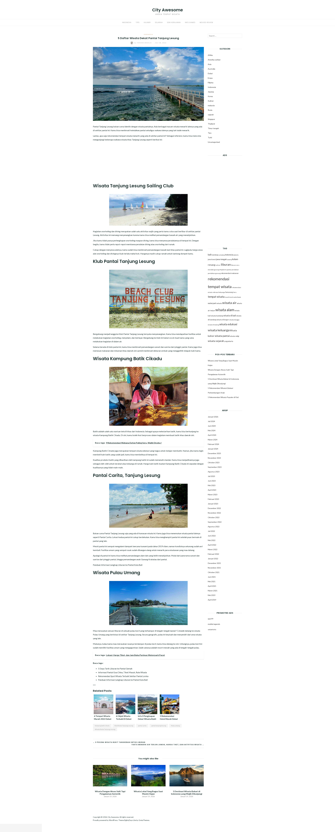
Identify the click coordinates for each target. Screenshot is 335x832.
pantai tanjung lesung (158, 725)
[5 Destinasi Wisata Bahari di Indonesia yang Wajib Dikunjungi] (186, 775)
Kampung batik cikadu (102, 725)
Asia (209, 64)
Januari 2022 (213, 558)
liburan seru (235, 265)
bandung (215, 255)
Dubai (210, 73)
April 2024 (212, 435)
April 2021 (212, 586)
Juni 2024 (212, 426)
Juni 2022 (212, 536)
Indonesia (126, 22)
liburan (226, 264)
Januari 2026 (213, 417)
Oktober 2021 (213, 572)
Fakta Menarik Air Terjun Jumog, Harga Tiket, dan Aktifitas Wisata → (168, 744)
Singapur (211, 119)
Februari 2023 (213, 499)
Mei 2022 (211, 540)
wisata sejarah (216, 340)
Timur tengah (213, 128)
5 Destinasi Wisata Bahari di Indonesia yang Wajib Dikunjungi (186, 792)
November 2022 (214, 513)
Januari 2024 (213, 449)
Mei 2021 (211, 581)
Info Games (190, 22)
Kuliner (147, 22)
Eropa (210, 78)
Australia (211, 69)
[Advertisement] (148, 161)
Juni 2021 (212, 577)
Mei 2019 (211, 595)
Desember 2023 (214, 453)
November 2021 (214, 568)
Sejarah (159, 22)
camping (222, 255)
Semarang (229, 292)
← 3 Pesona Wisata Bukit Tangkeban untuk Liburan (119, 742)
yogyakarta (228, 341)
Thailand (211, 124)
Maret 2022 (212, 549)
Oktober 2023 (213, 462)
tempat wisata (216, 296)
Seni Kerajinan (174, 22)
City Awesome (167, 10)
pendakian (235, 269)
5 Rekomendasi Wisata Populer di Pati (223, 397)
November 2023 (214, 458)
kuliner (218, 265)
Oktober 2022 (213, 517)
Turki (210, 137)
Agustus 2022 (213, 526)
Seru (234, 292)
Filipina (210, 82)
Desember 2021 (214, 563)
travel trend (229, 297)
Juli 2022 (211, 531)
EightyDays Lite (130, 820)
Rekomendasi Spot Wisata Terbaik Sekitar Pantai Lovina (123, 676)
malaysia (211, 105)
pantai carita (142, 725)
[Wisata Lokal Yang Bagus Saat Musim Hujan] (148, 775)
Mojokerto (223, 269)
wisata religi (234, 336)
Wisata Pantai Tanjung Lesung (105, 729)
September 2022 (215, 522)
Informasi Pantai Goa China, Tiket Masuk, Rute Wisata (122, 672)
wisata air (229, 303)
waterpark (212, 303)
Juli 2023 (211, 476)
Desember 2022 (214, 508)
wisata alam (224, 309)
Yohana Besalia (143, 43)
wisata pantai (222, 335)
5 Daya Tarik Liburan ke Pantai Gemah (115, 668)
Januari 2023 (213, 504)
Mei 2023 (211, 485)
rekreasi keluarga (219, 292)
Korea (210, 96)
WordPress (113, 820)
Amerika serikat (214, 60)
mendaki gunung (213, 269)
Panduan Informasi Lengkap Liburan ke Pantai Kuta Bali (117, 565)
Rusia (210, 110)
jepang (229, 259)
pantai (229, 270)
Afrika (210, 55)
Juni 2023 (212, 481)
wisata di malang (213, 325)
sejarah (211, 114)
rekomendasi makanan (230, 273)
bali (209, 254)
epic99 (210, 619)
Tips (137, 22)
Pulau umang (175, 725)
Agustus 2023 (213, 472)
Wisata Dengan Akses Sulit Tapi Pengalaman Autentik (110, 792)
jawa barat (212, 259)
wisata (219, 303)
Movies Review (206, 22)
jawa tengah (221, 259)
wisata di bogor (223, 320)
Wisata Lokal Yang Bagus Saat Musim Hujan (148, 792)
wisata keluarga (218, 330)
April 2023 (212, 490)
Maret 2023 (212, 494)
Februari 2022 (213, 554)
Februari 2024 (213, 444)
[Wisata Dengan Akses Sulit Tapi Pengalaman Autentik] (110, 775)
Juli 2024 (211, 421)
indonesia (229, 254)
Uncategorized (214, 142)
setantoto (212, 629)
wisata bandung (217, 316)
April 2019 (212, 600)
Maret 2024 (212, 439)
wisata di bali (229, 315)
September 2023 (215, 467)
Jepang (211, 92)
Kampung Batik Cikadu (176, 463)
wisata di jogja (234, 320)
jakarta (236, 255)
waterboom (237, 297)
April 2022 (212, 545)
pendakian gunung (214, 273)
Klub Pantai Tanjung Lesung (124, 725)
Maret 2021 (212, 590)
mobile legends (214, 624)
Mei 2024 (211, 430)
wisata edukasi (228, 324)
